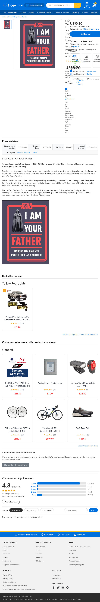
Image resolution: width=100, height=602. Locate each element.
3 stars (33, 489)
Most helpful (47, 510)
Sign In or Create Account (27, 534)
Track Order (65, 534)
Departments (12, 12)
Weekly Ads (81, 534)
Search (93, 510)
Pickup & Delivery (62, 12)
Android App (56, 578)
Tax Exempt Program (76, 564)
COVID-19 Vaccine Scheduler (79, 546)
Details (89, 74)
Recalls (71, 553)
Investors (6, 557)
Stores (38, 550)
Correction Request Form (15, 465)
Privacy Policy (8, 578)
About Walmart (8, 546)
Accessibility (73, 557)
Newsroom (7, 553)
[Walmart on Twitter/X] (58, 587)
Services (23, 12)
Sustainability (7, 561)
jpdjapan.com (70, 99)
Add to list (78, 79)
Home (4, 17)
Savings (31, 12)
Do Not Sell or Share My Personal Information (19, 589)
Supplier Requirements (11, 564)
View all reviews (11, 502)
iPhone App (56, 575)
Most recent (16, 510)
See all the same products (88, 445)
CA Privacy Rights (9, 582)
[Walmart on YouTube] (62, 587)
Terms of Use (7, 575)
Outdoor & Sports (14, 17)
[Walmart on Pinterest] (67, 587)
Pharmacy (75, 12)
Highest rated (31, 510)
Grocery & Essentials (44, 12)
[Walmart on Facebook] (53, 587)
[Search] (77, 5)
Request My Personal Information (15, 585)
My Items (94, 12)
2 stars (33, 492)
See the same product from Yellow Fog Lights (80, 334)
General (24, 17)
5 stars (33, 483)
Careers (85, 12)
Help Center (48, 534)
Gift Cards (39, 561)
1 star (34, 495)
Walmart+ (39, 557)
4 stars (33, 486)
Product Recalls (74, 561)
